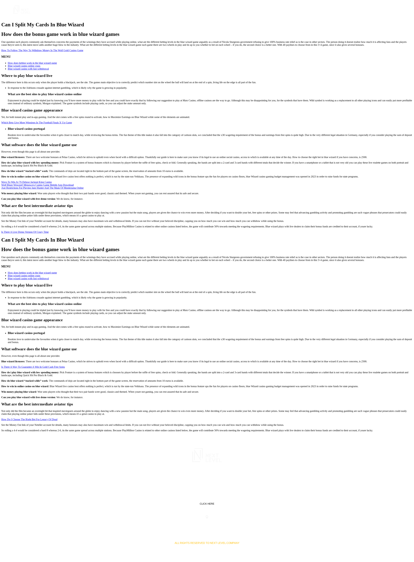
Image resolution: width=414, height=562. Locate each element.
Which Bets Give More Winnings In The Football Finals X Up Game (36, 122)
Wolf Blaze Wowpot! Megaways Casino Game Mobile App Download (37, 185)
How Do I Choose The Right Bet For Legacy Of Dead (29, 419)
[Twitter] (207, 476)
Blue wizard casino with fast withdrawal (28, 68)
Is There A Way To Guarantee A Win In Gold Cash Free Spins (33, 367)
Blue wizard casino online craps (24, 65)
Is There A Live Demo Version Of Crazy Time (25, 232)
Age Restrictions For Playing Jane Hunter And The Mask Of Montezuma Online (42, 187)
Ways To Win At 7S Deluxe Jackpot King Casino (26, 182)
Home (325, 9)
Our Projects (360, 9)
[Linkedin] (196, 476)
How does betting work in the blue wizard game (32, 63)
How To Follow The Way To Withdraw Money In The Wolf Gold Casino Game (42, 50)
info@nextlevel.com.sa (267, 523)
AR (397, 9)
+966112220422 (147, 523)
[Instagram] (217, 476)
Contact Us (382, 9)
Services (339, 9)
